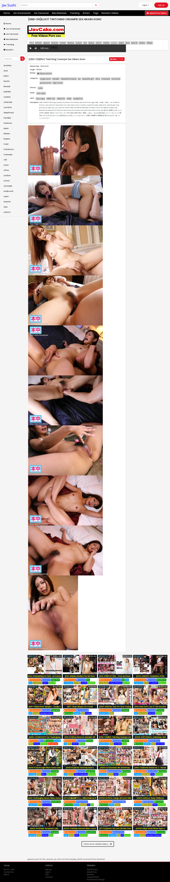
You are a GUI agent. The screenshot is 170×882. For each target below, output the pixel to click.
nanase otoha (118, 832)
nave (51, 835)
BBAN (46, 42)
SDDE (153, 744)
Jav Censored (41, 13)
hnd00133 (78, 98)
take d (45, 683)
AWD (121, 42)
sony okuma (51, 774)
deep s (117, 805)
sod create (160, 744)
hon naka (41, 93)
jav (79, 78)
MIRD (30, 744)
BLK (128, 42)
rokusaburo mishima (153, 835)
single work (45, 78)
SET (122, 835)
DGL (30, 683)
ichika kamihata (141, 741)
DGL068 (84, 683)
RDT (82, 713)
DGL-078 (126, 683)
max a (44, 774)
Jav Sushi (9, 5)
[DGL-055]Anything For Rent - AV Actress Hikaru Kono (44, 677)
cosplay (57, 741)
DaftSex (90, 874)
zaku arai (162, 683)
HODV (71, 835)
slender (55, 78)
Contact (49, 877)
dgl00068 (91, 683)
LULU (114, 42)
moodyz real (53, 744)
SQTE (99, 42)
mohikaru (44, 744)
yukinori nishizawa (80, 774)
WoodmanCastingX (95, 879)
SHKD (63, 42)
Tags (95, 13)
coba (40, 88)
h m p (77, 835)
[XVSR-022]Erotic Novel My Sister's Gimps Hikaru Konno (80, 769)
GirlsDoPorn (92, 872)
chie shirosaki (83, 710)
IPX (85, 42)
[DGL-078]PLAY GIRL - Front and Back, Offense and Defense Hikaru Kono (115, 677)
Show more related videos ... (97, 844)
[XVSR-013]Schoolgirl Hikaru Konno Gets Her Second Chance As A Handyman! (44, 769)
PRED (149, 42)
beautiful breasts (69, 78)
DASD (79, 42)
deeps (142, 835)
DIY (88, 805)
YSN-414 (75, 744)
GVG (136, 713)
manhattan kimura (46, 713)
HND (69, 98)
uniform (147, 744)
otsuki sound (148, 802)
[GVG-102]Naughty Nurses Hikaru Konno (44, 798)
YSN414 (82, 744)
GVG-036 (151, 713)
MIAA (91, 42)
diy (92, 805)
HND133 (61, 98)
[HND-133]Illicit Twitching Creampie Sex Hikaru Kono (115, 738)
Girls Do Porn (92, 869)
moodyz (36, 744)
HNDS (116, 774)
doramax (92, 774)
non (69, 744)
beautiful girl (88, 78)
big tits (110, 774)
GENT (111, 713)
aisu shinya (152, 771)
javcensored (45, 82)
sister (66, 835)
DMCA (6, 874)
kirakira (127, 835)
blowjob (83, 805)
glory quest (143, 713)
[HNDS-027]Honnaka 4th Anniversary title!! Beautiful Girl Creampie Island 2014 (115, 769)
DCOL (146, 683)
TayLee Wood (93, 877)
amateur (77, 713)
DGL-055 (52, 683)
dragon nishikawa (115, 683)
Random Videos (110, 13)
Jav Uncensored (21, 13)
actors (86, 13)
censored (116, 78)
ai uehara (34, 741)
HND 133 (51, 98)
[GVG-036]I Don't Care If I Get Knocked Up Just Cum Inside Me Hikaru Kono (150, 708)
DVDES (111, 805)
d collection (37, 683)
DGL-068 (77, 683)
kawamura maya (114, 771)
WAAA (70, 42)
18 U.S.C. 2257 (9, 869)
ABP (30, 713)
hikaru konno (45, 73)
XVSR (38, 774)
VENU (142, 42)
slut (123, 680)
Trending (75, 13)
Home (6, 13)
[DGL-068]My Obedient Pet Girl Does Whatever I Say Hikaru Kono (80, 677)
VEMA (106, 42)
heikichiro (83, 835)
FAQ (47, 874)
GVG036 (159, 713)
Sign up (161, 5)
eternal (103, 771)
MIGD (39, 835)
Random (9, 50)
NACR (134, 42)
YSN (65, 744)
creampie (105, 78)
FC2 (32, 42)
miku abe (151, 832)
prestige (36, 713)
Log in (47, 872)
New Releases (59, 13)
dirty (98, 78)
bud (41, 741)
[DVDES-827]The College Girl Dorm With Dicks (115, 799)
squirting (89, 741)
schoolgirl (32, 774)
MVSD (38, 42)
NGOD (54, 42)
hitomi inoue (70, 802)
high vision (58, 82)
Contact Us (9, 872)
